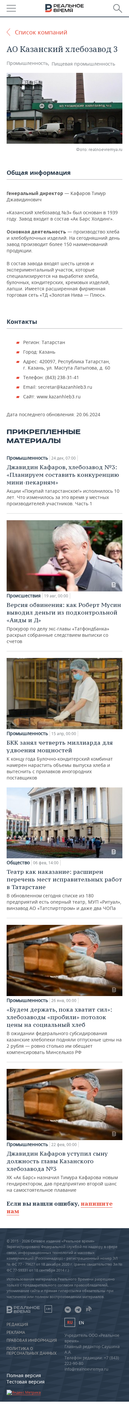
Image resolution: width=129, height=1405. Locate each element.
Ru (69, 1322)
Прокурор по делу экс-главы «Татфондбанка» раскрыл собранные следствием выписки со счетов (64, 622)
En (81, 1323)
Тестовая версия (26, 1382)
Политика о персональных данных (32, 1351)
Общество (18, 862)
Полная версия (24, 1375)
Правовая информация (32, 1340)
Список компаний (41, 32)
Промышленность (27, 63)
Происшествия (24, 595)
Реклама (16, 1332)
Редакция (17, 1324)
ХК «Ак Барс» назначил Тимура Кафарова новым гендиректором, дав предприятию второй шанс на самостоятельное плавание (62, 1171)
